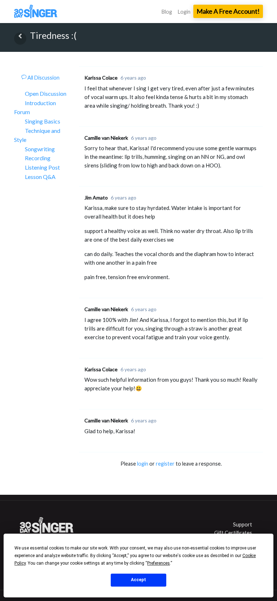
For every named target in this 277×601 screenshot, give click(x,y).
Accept (138, 579)
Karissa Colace (101, 78)
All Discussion (43, 78)
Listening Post (42, 167)
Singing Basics (42, 121)
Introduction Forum (35, 107)
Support (242, 524)
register (165, 464)
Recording (37, 157)
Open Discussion (45, 93)
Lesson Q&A (40, 176)
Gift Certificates (233, 533)
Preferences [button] (158, 563)
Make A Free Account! (228, 11)
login (142, 464)
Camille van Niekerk (106, 138)
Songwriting (40, 148)
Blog (167, 12)
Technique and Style (37, 135)
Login (184, 12)
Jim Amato (96, 197)
